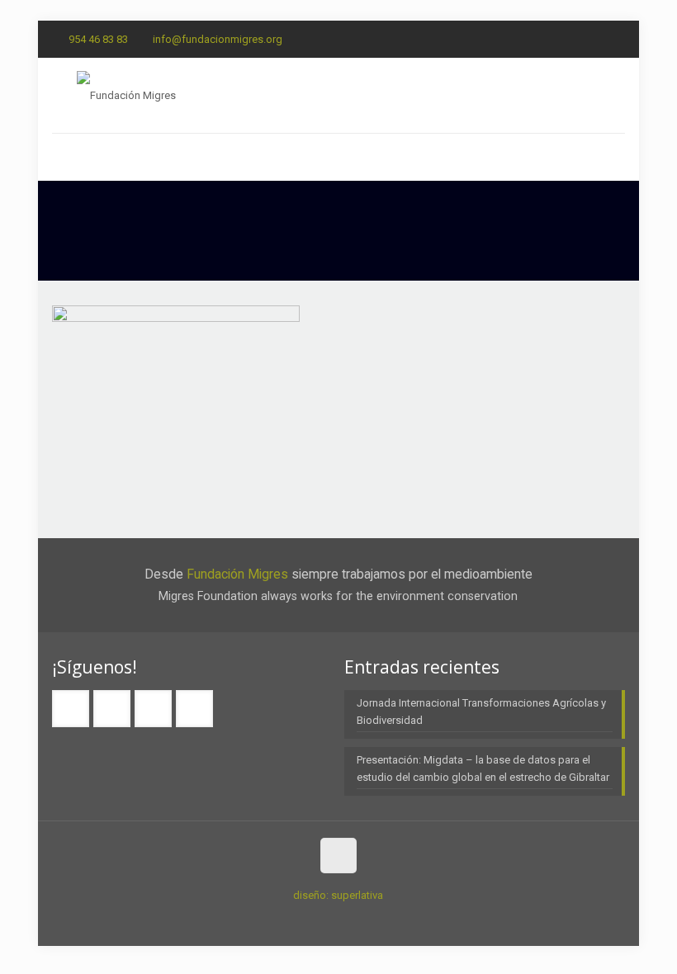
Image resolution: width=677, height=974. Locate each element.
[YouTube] (616, 38)
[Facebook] (549, 38)
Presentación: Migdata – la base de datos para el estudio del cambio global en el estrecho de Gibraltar (483, 768)
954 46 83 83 (98, 39)
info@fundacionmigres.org (217, 39)
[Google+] (571, 38)
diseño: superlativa (338, 895)
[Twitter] (594, 38)
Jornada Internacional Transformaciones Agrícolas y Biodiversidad (481, 711)
